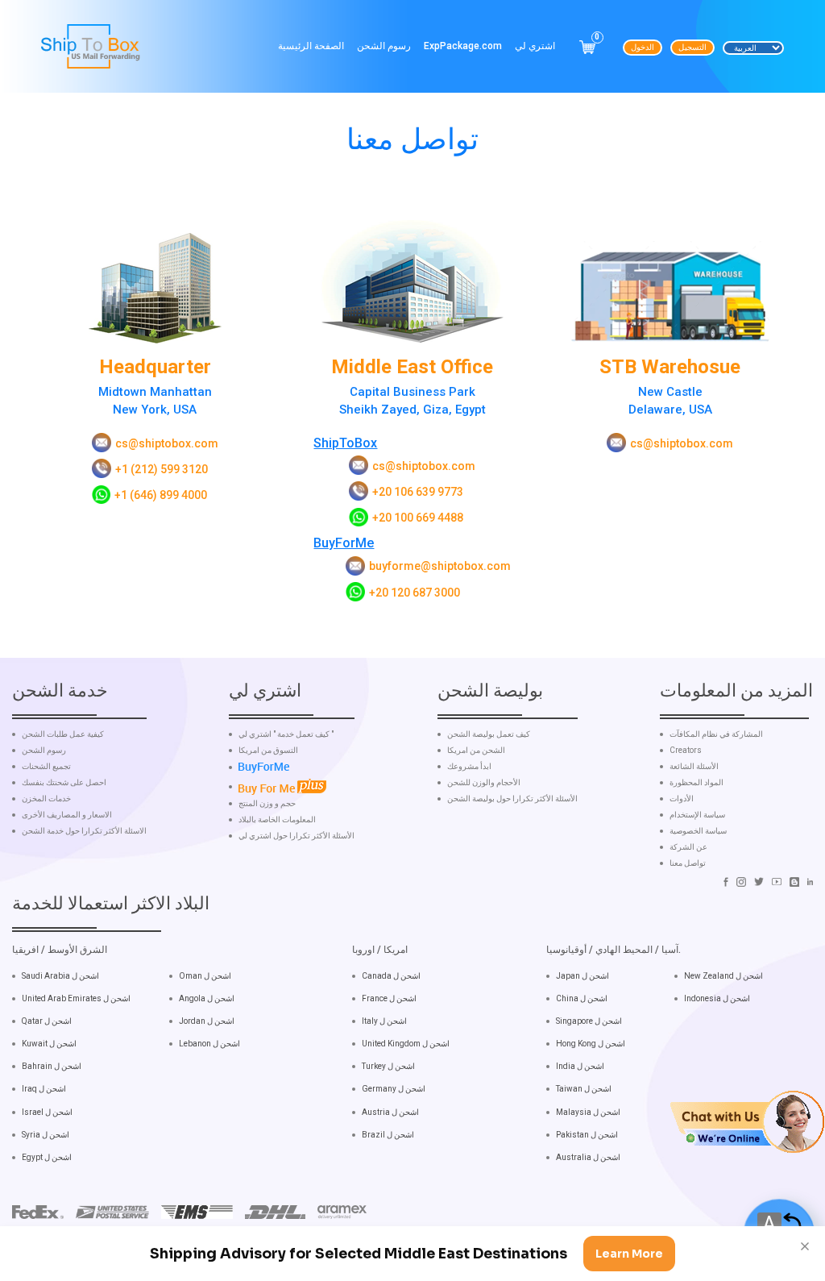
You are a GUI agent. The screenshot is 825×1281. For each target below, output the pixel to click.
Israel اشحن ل (47, 1112)
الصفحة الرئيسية (311, 46)
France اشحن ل (389, 998)
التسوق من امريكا (268, 751)
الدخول (642, 47)
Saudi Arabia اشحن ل (60, 975)
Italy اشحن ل (384, 1021)
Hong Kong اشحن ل (590, 1043)
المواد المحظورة (696, 783)
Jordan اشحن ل (206, 1021)
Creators (686, 751)
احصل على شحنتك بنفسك (64, 783)
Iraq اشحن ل (44, 1088)
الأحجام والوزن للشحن (483, 783)
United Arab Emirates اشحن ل (76, 998)
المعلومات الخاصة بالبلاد (277, 820)
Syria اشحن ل (45, 1134)
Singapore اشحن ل (589, 1021)
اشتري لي (535, 46)
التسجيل (692, 47)
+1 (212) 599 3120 (161, 469)
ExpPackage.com (463, 46)
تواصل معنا (688, 863)
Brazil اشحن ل (388, 1134)
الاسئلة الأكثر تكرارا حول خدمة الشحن (84, 831)
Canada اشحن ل (391, 975)
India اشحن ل (580, 1066)
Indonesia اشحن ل (717, 998)
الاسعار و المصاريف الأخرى (67, 815)
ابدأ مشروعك (469, 767)
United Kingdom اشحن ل (406, 1043)
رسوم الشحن (384, 46)
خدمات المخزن (46, 799)
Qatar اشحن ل (47, 1021)
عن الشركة (688, 847)
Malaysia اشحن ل (588, 1112)
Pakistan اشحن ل (587, 1134)
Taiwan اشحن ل (583, 1088)
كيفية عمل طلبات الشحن (63, 734)
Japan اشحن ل (582, 975)
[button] (747, 1120)
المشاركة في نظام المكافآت (716, 734)
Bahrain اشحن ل (51, 1066)
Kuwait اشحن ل (49, 1043)
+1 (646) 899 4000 (160, 495)
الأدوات (682, 799)
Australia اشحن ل (588, 1157)
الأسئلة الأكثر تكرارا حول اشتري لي (296, 836)
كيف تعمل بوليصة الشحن (488, 734)
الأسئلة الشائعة (694, 767)
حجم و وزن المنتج (267, 804)
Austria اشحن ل (390, 1112)
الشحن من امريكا (476, 751)
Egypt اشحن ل (47, 1157)
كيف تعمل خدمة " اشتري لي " (286, 734)
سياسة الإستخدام (697, 815)
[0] (587, 47)
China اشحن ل (581, 998)
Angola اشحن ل (206, 998)
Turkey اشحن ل (388, 1066)
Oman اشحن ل (205, 975)
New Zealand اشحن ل (723, 975)
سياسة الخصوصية (698, 831)
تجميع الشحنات (46, 767)
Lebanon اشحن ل (209, 1043)
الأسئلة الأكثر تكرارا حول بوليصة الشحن (512, 799)
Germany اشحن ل (393, 1088)
